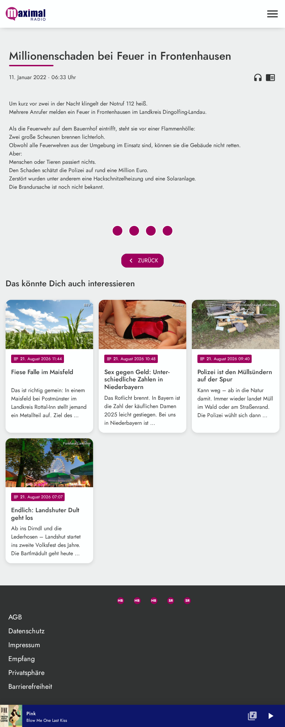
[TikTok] (200, 599)
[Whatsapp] (117, 599)
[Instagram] (150, 599)
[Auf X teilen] (134, 230)
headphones (258, 77)
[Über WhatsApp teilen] (150, 230)
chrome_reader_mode (270, 77)
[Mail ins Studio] (84, 599)
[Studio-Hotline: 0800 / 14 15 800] (100, 599)
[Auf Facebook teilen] (117, 230)
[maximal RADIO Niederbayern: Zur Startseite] (134, 14)
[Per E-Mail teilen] (167, 230)
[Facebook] (134, 599)
